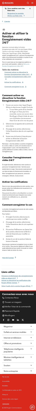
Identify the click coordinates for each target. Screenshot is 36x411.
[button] (28, 3)
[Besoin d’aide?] (32, 407)
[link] (17, 14)
